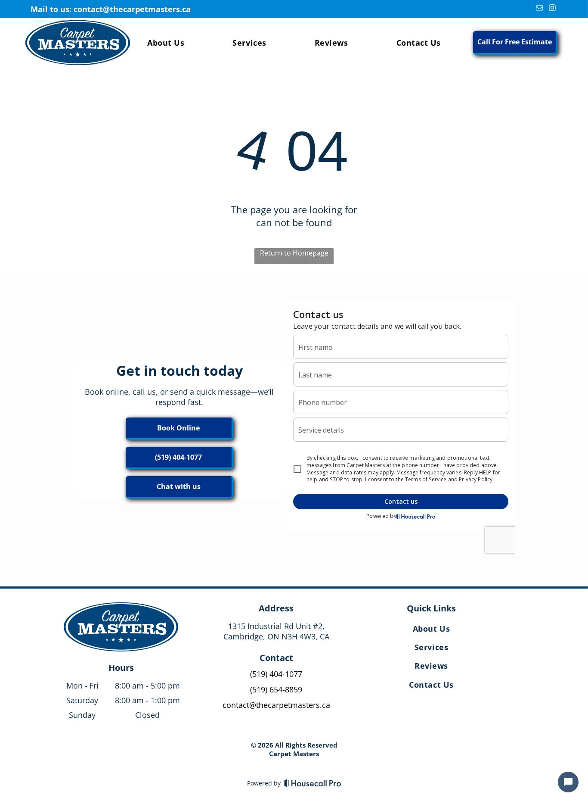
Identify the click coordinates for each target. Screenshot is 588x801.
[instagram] (552, 9)
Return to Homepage (294, 253)
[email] (539, 9)
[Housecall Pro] (312, 783)
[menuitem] (166, 42)
